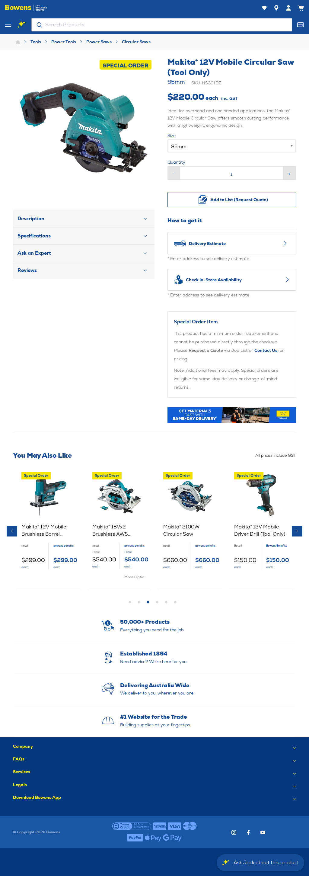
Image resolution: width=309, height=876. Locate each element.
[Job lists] (264, 7)
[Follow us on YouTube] (262, 832)
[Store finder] (276, 7)
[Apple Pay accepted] (153, 838)
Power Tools (63, 42)
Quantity (176, 162)
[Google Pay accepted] (172, 838)
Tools (35, 42)
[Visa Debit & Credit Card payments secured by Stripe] (174, 826)
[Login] (288, 7)
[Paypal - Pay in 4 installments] (135, 838)
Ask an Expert (34, 253)
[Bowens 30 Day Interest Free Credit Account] (131, 826)
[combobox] (161, 24)
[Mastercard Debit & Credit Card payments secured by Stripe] (190, 826)
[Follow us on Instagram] (233, 832)
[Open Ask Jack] (21, 24)
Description (31, 218)
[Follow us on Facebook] (248, 832)
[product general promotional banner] (231, 415)
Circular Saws (136, 42)
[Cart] (300, 7)
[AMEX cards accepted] (159, 826)
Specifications (34, 236)
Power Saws (99, 42)
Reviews (27, 270)
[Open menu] (8, 25)
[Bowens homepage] (26, 7)
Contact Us (266, 350)
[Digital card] (300, 24)
